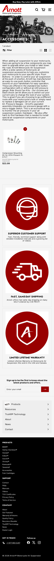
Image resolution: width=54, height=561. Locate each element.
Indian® (5, 456)
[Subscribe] (45, 389)
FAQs (4, 485)
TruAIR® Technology (10, 524)
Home (4, 34)
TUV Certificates (9, 494)
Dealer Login (7, 530)
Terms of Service (9, 500)
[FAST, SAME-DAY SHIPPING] (27, 272)
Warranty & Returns (9, 515)
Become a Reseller (9, 521)
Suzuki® (5, 459)
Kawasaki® (6, 464)
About (4, 510)
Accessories (14, 34)
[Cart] (43, 10)
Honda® (5, 453)
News (4, 527)
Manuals (5, 488)
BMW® (5, 447)
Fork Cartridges (8, 473)
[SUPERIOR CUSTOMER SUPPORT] (27, 209)
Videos (5, 491)
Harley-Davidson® (9, 450)
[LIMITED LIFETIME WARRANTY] (27, 333)
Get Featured (7, 513)
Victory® (5, 461)
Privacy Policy (8, 497)
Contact (5, 483)
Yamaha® (6, 467)
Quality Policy (7, 518)
